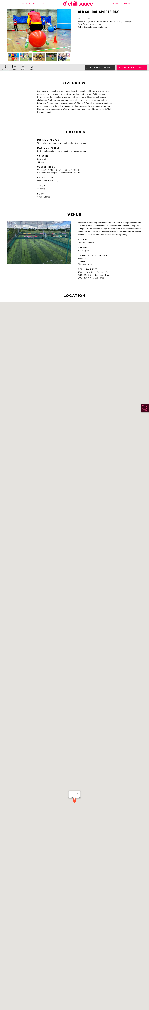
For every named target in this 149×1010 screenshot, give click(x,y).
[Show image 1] (13, 57)
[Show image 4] (51, 57)
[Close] (78, 793)
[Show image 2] (26, 57)
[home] (78, 4)
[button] (74, 800)
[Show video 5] (64, 57)
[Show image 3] (39, 57)
